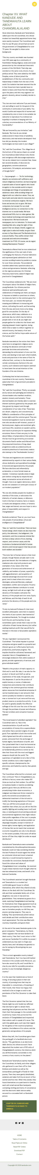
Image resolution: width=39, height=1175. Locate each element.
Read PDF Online (19, 1147)
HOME (19, 1135)
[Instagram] (23, 1123)
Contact (19, 1154)
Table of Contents (19, 1139)
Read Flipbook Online (19, 1143)
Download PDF (19, 1151)
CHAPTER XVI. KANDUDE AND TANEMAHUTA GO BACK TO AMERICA (17, 1106)
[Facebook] (16, 1123)
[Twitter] (19, 1123)
